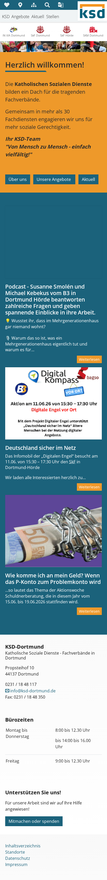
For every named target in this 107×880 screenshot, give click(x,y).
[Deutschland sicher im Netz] (53, 403)
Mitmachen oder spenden (34, 821)
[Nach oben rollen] (95, 868)
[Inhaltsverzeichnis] (34, 5)
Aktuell (88, 179)
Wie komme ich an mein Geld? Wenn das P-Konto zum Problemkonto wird (53, 578)
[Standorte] (20, 5)
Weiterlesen (89, 359)
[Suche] (47, 5)
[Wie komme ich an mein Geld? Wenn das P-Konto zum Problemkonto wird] (53, 531)
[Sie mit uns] (7, 5)
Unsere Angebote (54, 179)
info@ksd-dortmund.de (33, 691)
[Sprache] (61, 5)
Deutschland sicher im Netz (40, 447)
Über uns (18, 179)
